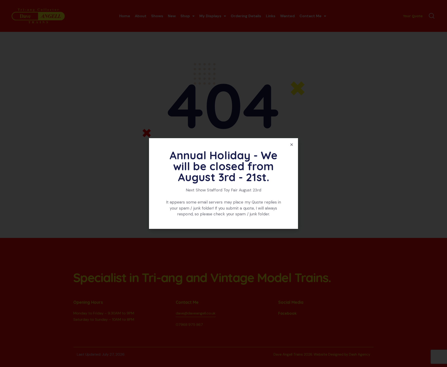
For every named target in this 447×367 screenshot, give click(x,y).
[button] (291, 144)
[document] (223, 183)
